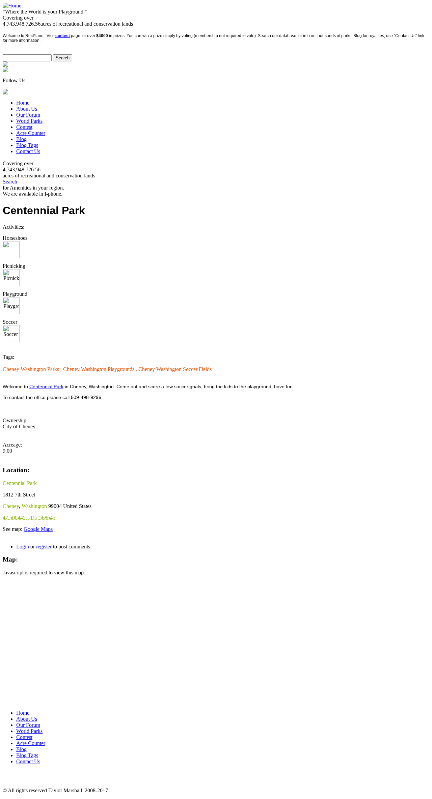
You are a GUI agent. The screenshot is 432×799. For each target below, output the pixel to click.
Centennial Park (46, 386)
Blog (21, 139)
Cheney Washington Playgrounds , (100, 369)
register (44, 546)
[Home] (12, 5)
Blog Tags (27, 145)
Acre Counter (30, 133)
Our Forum (28, 115)
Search (10, 181)
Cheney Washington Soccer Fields (175, 369)
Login (22, 546)
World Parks (29, 121)
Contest (24, 127)
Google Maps (38, 529)
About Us (26, 109)
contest (62, 35)
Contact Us (28, 151)
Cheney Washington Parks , (33, 369)
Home (22, 103)
